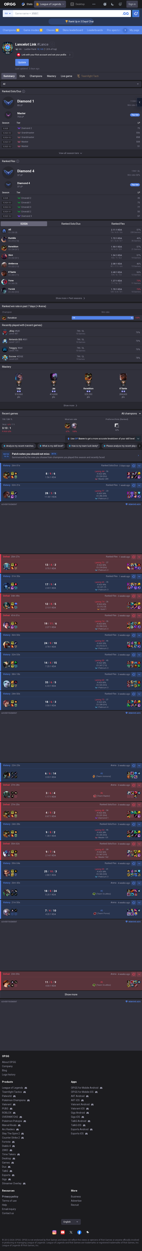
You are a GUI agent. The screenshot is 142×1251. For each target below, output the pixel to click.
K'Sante (12, 272)
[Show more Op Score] (138, 438)
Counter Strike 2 (11, 1137)
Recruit (75, 1205)
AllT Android (78, 1096)
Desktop (6, 1158)
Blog (4, 1070)
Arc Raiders (8, 1129)
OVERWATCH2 (10, 1116)
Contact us (8, 1213)
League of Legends (50, 4)
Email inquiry (9, 1209)
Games (6, 1162)
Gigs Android (78, 1112)
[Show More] (104, 4)
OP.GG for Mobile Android (84, 1087)
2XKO (5, 1150)
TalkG (5, 1171)
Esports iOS (77, 1133)
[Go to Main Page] (10, 4)
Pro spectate (114, 30)
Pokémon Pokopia (12, 1121)
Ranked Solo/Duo (71, 223)
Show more (71, 994)
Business (76, 1196)
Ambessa (13, 263)
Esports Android (79, 1129)
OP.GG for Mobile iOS (82, 1092)
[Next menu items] (125, 30)
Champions (11, 30)
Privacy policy (10, 1196)
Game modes (33, 30)
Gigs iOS (75, 1116)
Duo (4, 1166)
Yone (11, 280)
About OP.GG (9, 1062)
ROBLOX (6, 1112)
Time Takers (9, 1154)
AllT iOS (75, 1100)
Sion (10, 255)
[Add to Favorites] (52, 44)
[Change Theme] (112, 4)
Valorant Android (80, 1104)
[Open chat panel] (139, 102)
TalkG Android (78, 1121)
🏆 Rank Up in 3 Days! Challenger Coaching (77, 21)
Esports (6, 1175)
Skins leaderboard (73, 30)
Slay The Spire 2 (11, 1133)
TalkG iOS (76, 1125)
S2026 (24, 223)
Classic (52, 30)
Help (4, 1205)
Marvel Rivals (9, 1125)
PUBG (5, 1108)
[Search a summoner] (126, 13)
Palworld (7, 1096)
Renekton (13, 246)
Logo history (8, 1074)
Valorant (6, 1104)
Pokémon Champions (14, 1100)
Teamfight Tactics (12, 1092)
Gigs (4, 1179)
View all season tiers (69, 153)
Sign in (132, 4)
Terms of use (9, 1200)
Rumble (12, 238)
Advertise (76, 1200)
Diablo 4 (6, 1146)
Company (7, 1066)
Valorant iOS (78, 1108)
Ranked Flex (118, 223)
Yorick (11, 289)
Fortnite (6, 1141)
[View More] (93, 4)
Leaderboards (95, 30)
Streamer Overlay (11, 1183)
